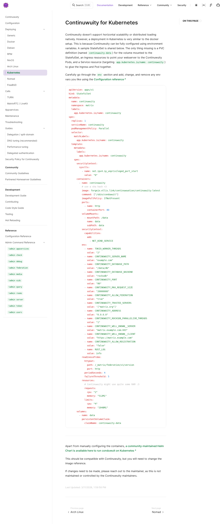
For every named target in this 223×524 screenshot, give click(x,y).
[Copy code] (161, 90)
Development (125, 5)
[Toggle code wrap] (156, 90)
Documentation (105, 5)
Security (181, 5)
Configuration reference (109, 79)
